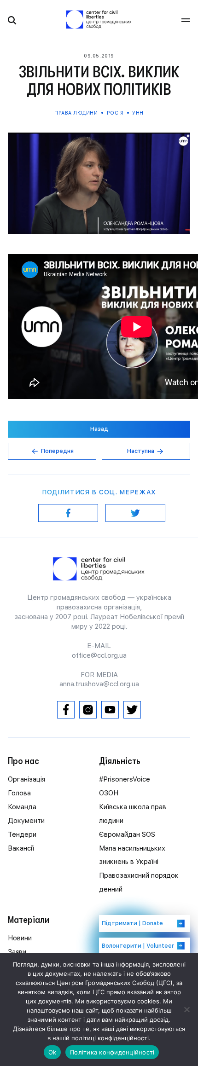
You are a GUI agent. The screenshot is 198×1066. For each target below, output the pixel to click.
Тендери (22, 834)
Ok (52, 1052)
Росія (115, 113)
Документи (26, 821)
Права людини (76, 113)
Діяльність (119, 760)
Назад (99, 428)
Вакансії (21, 848)
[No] (186, 1009)
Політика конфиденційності (112, 1052)
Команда (22, 807)
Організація (26, 779)
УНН (137, 113)
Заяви (17, 952)
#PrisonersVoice (124, 779)
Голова (19, 793)
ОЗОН (108, 793)
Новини (20, 938)
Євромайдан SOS (127, 834)
